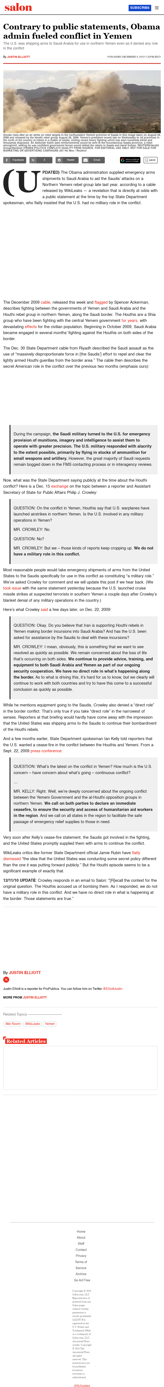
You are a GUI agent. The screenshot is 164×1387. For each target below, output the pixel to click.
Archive (81, 1274)
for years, (130, 321)
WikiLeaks (32, 1024)
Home (81, 1231)
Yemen (50, 1024)
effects (31, 327)
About (81, 1237)
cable (45, 303)
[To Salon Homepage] (18, 7)
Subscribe (140, 8)
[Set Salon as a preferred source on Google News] (130, 160)
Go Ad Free (82, 1280)
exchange (59, 487)
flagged (101, 303)
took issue (12, 589)
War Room (12, 1024)
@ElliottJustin (112, 989)
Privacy (81, 1256)
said (44, 610)
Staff (81, 1243)
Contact (81, 1250)
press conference (46, 751)
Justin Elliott (18, 57)
